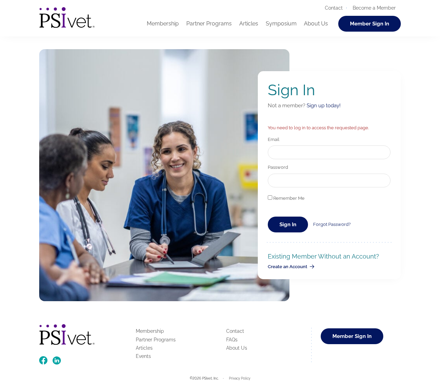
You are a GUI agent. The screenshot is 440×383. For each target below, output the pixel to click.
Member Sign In (369, 23)
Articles (248, 23)
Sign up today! (324, 105)
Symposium (281, 23)
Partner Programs (209, 23)
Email (273, 139)
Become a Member (374, 8)
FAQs (232, 339)
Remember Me (288, 198)
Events (143, 356)
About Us (316, 23)
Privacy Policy (239, 378)
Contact (334, 8)
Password (278, 167)
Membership (163, 23)
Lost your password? (332, 224)
